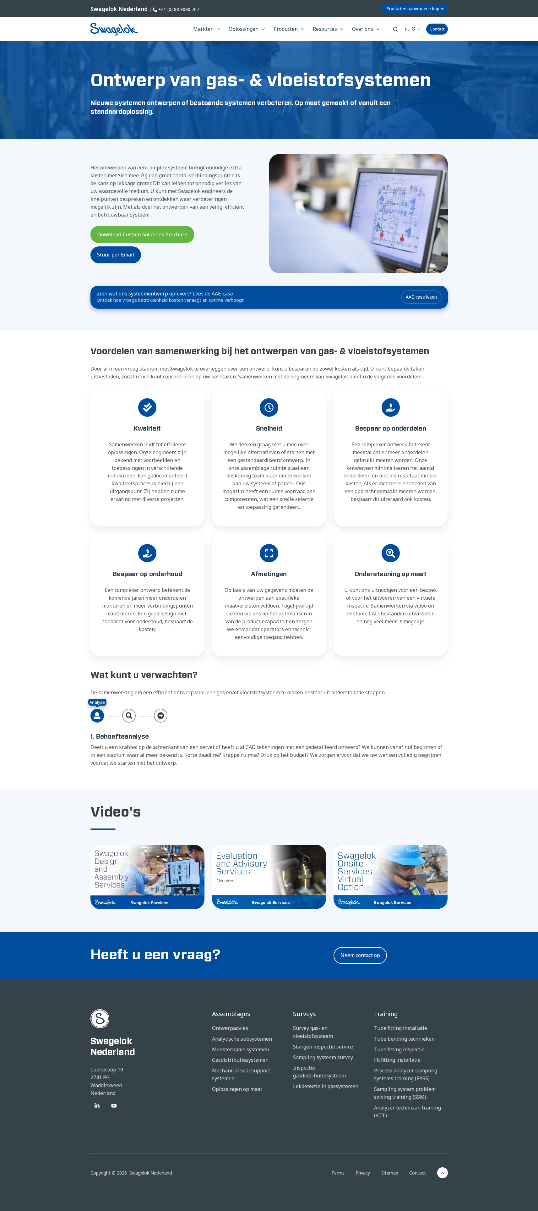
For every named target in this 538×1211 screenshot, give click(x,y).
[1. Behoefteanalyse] (97, 716)
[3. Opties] (161, 716)
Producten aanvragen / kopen (415, 8)
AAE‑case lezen (421, 297)
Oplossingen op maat (237, 1089)
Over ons (362, 28)
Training (386, 1014)
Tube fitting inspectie (399, 1049)
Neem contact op (360, 955)
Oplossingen (243, 28)
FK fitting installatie (397, 1059)
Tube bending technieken (404, 1038)
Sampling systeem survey (323, 1057)
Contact (437, 29)
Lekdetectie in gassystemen (325, 1086)
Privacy (363, 1173)
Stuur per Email (115, 254)
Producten (286, 28)
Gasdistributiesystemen (240, 1059)
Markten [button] (203, 28)
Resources (325, 28)
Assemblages (231, 1014)
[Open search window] (395, 29)
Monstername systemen (240, 1049)
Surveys (304, 1014)
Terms (338, 1173)
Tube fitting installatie (400, 1028)
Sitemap (389, 1173)
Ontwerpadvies (230, 1028)
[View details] (97, 1106)
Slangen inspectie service (323, 1046)
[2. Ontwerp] (129, 716)
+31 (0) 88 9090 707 (178, 9)
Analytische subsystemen (242, 1038)
